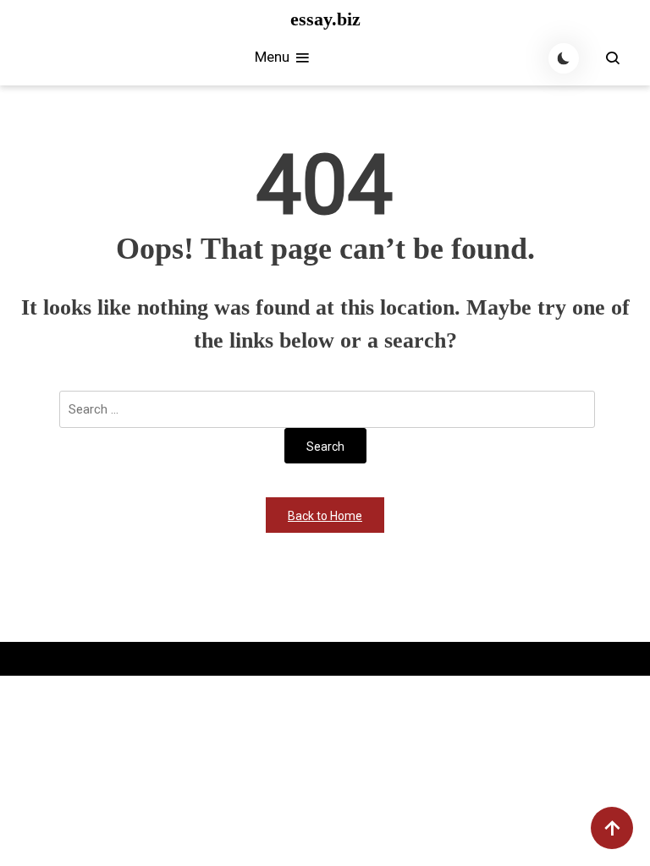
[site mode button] (563, 58)
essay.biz (325, 19)
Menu (274, 56)
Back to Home (325, 516)
